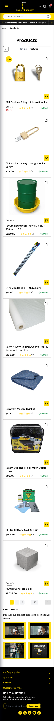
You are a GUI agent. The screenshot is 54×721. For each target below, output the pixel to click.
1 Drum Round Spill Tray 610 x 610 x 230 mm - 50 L (25, 227)
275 (34, 602)
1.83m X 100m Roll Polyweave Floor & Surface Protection (27, 348)
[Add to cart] (46, 96)
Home (4, 28)
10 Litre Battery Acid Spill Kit (22, 530)
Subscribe (33, 706)
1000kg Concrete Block (19, 588)
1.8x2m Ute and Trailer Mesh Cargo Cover (26, 469)
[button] (6, 6)
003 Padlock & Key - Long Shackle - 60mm (27, 165)
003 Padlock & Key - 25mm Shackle (27, 102)
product (21, 614)
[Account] (40, 6)
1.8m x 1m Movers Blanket (20, 409)
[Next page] (48, 602)
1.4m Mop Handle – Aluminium (23, 288)
